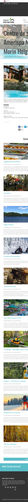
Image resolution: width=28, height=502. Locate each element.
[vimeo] (13, 487)
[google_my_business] (10, 487)
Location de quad (10, 286)
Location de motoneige (12, 256)
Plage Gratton (8, 225)
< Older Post (7, 121)
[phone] (15, 490)
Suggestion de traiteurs (12, 162)
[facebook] (5, 487)
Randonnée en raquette (12, 413)
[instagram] (8, 487)
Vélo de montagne (10, 444)
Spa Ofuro (7, 193)
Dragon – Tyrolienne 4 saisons (15, 381)
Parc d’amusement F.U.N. (12, 318)
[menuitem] (24, 20)
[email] (15, 487)
